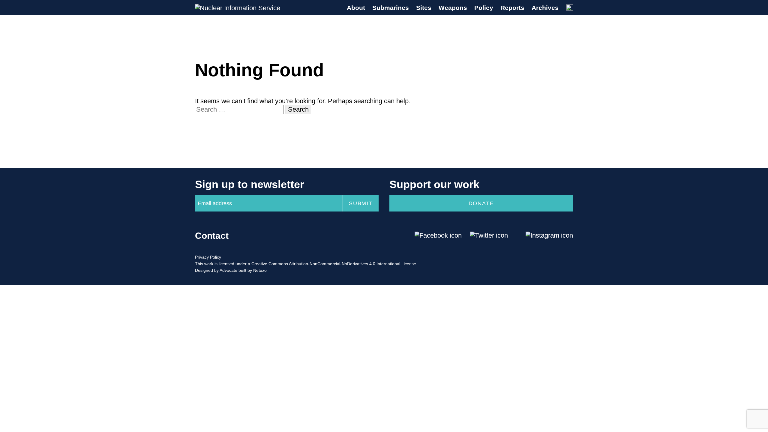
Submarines (390, 7)
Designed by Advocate (216, 270)
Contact (212, 236)
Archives (545, 7)
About (356, 7)
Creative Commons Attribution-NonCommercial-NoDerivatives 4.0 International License (333, 263)
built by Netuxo (252, 270)
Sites (423, 7)
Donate (481, 203)
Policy (483, 7)
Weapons (453, 7)
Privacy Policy (208, 257)
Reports (512, 7)
